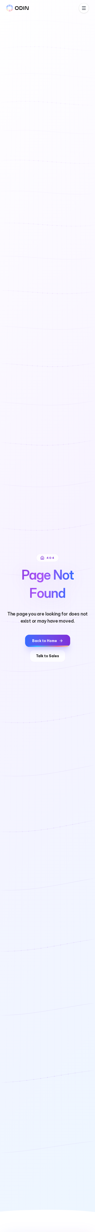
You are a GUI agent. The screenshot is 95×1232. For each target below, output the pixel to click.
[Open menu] (84, 8)
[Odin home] (17, 8)
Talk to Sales (47, 656)
